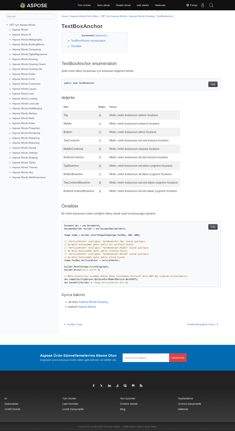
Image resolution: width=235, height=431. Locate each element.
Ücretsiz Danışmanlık (189, 403)
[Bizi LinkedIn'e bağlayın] (109, 386)
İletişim (154, 426)
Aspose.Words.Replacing (26, 138)
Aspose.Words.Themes (25, 167)
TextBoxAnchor (165, 16)
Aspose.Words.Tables (24, 162)
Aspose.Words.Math (23, 118)
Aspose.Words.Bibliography (27, 39)
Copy (213, 84)
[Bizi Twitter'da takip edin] (101, 386)
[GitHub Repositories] (133, 386)
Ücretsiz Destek (129, 403)
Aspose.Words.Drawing (25, 59)
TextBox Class (74, 324)
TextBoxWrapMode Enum (201, 324)
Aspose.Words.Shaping (25, 157)
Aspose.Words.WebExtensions (29, 177)
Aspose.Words (20, 29)
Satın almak (103, 5)
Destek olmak (123, 5)
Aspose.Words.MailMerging (27, 108)
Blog (122, 409)
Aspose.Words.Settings (25, 152)
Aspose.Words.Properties (26, 128)
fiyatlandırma (185, 398)
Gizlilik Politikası (129, 426)
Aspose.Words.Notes (23, 123)
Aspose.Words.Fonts (23, 79)
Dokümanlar (11, 403)
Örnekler (76, 46)
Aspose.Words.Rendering (26, 133)
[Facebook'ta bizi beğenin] (94, 386)
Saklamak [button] (101, 35)
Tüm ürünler (84, 5)
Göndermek (177, 357)
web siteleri (143, 5)
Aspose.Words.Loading (25, 98)
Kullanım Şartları (143, 426)
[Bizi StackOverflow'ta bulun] (117, 386)
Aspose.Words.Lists (23, 93)
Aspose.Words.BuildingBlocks (28, 44)
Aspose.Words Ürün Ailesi (84, 16)
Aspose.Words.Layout (24, 88)
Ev (5, 398)
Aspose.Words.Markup (24, 113)
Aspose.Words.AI (21, 34)
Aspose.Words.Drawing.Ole (27, 69)
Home (64, 16)
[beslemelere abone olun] (141, 386)
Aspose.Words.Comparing (26, 49)
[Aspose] (33, 5)
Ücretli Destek (12, 409)
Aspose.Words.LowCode (25, 103)
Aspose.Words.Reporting (25, 142)
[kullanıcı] (202, 5)
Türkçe (193, 5)
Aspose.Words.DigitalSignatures (29, 54)
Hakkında (160, 5)
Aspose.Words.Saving (24, 147)
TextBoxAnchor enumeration (88, 40)
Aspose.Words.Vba (22, 172)
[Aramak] (211, 5)
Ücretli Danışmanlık (73, 409)
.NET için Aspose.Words (22, 24)
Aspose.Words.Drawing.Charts (29, 64)
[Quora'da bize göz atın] (125, 386)
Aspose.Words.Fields (23, 74)
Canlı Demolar (70, 403)
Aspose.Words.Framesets (26, 83)
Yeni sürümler (127, 398)
